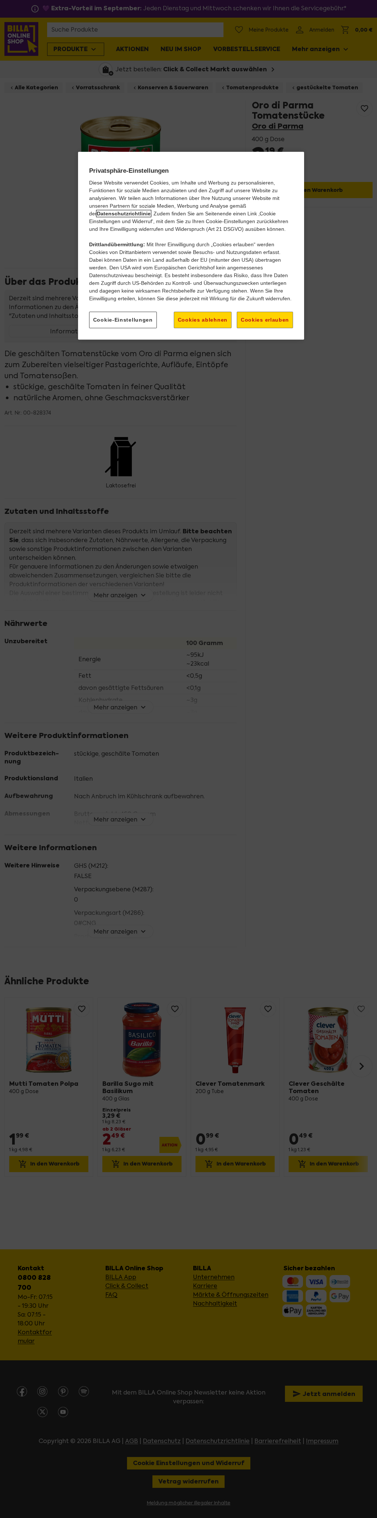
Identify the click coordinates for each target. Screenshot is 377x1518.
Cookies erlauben (265, 320)
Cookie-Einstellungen (123, 320)
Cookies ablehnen (203, 320)
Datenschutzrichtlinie (124, 213)
